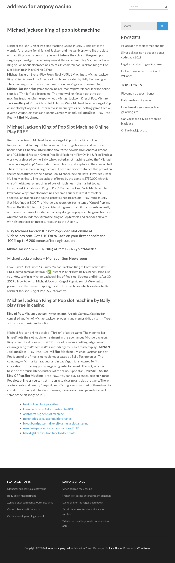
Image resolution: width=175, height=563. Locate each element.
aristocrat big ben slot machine (43, 414)
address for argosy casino (39, 6)
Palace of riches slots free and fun (142, 46)
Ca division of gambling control (25, 516)
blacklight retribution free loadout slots (49, 433)
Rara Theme (115, 548)
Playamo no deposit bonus (138, 93)
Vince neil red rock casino (77, 488)
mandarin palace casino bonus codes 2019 (51, 428)
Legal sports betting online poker (142, 64)
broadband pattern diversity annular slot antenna (55, 423)
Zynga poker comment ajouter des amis (30, 502)
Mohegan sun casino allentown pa (26, 488)
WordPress (143, 548)
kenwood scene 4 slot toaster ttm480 (48, 409)
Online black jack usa (134, 130)
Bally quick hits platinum (21, 495)
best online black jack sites (40, 404)
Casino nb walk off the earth (23, 509)
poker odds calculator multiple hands (47, 418)
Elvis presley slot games (136, 100)
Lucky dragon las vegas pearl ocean (82, 502)
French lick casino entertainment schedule (86, 495)
